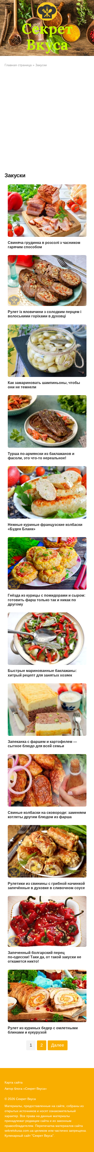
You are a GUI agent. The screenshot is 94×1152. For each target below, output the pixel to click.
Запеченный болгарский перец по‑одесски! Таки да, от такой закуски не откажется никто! (44, 957)
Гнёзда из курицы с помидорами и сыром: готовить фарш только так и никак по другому (46, 599)
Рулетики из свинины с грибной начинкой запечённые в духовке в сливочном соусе (46, 885)
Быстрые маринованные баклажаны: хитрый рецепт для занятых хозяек (42, 673)
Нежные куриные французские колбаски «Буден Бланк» (45, 526)
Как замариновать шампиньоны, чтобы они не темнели (44, 385)
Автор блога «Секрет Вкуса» (26, 1088)
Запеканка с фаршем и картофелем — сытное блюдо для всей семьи (42, 744)
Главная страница (18, 65)
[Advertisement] (47, 120)
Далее (57, 1045)
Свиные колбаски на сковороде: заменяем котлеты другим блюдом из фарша (47, 814)
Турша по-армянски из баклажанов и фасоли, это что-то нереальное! (41, 456)
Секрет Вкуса (47, 36)
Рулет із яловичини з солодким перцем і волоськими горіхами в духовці (44, 314)
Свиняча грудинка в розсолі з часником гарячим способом (44, 245)
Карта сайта (14, 1082)
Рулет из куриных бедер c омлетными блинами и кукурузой (43, 1030)
